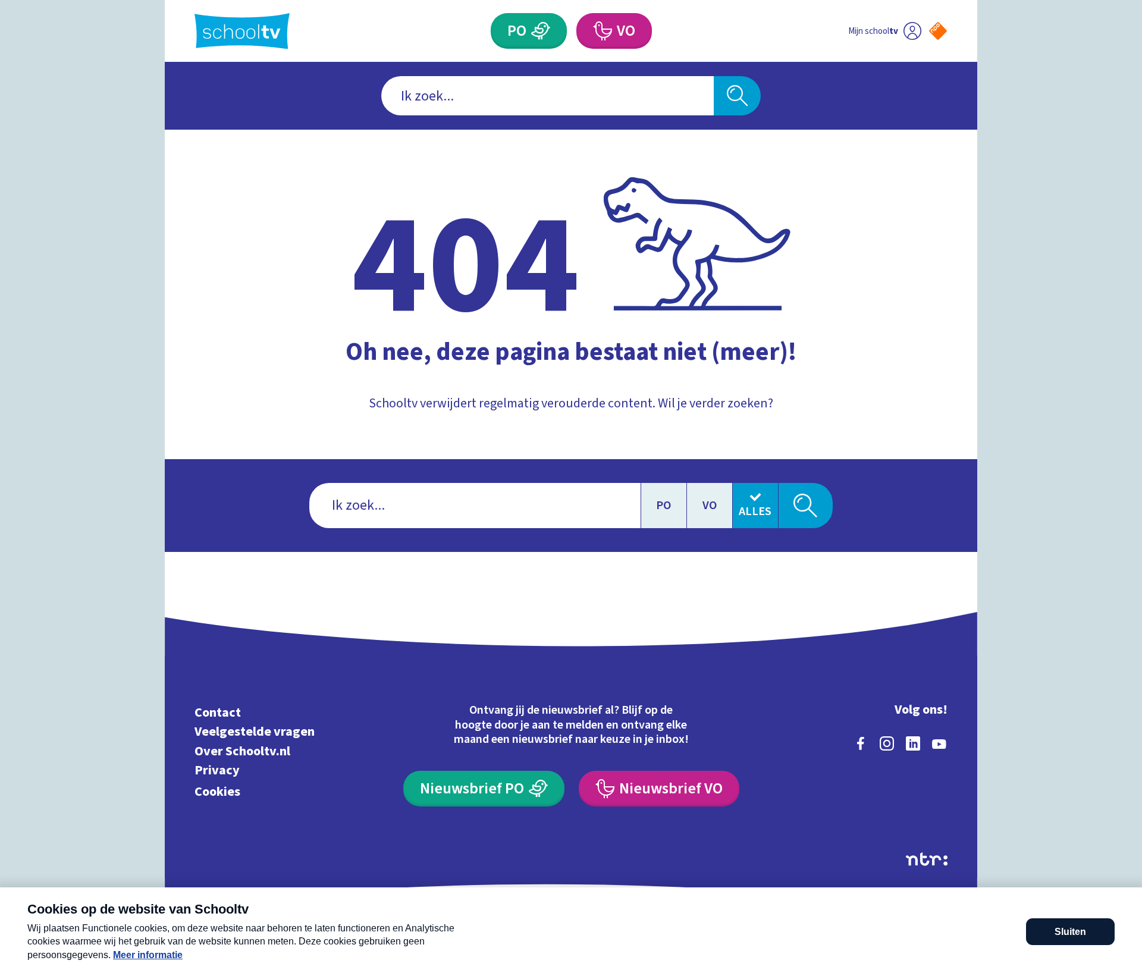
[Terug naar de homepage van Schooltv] (242, 31)
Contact (217, 712)
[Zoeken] (737, 95)
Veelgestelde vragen (254, 732)
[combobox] (547, 95)
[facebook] (861, 743)
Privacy (217, 770)
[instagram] (887, 743)
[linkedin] (913, 743)
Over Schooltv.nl (242, 751)
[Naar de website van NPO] (938, 30)
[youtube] (939, 743)
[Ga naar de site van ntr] (927, 859)
